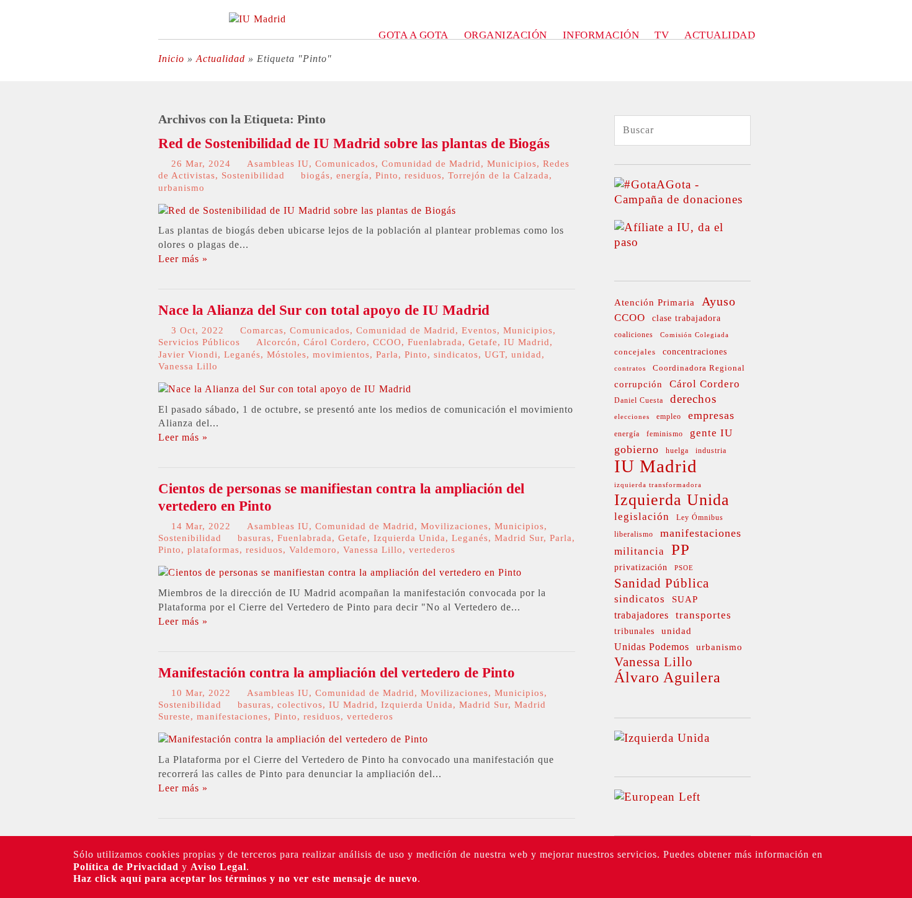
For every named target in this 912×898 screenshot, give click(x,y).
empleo (668, 417)
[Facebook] (17, 175)
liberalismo (633, 534)
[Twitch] (17, 269)
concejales (635, 351)
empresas (711, 415)
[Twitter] (17, 128)
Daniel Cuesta (638, 400)
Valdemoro (313, 550)
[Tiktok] (17, 222)
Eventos (479, 330)
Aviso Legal (218, 867)
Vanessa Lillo (188, 366)
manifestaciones (232, 716)
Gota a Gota (413, 35)
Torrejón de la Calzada (498, 175)
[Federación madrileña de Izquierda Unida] (257, 19)
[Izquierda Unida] (662, 737)
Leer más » (183, 259)
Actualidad (719, 35)
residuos (423, 175)
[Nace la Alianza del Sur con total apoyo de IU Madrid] (284, 389)
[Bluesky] (17, 151)
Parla (387, 354)
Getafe (483, 342)
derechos (693, 398)
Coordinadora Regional (699, 367)
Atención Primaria (654, 302)
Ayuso (719, 301)
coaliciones (633, 334)
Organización (505, 35)
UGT (495, 354)
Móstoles (286, 354)
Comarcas (262, 330)
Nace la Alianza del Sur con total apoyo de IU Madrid (324, 310)
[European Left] (657, 796)
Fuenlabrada (435, 342)
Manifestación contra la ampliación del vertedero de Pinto (336, 672)
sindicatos (456, 354)
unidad (526, 354)
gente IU (711, 433)
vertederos (432, 550)
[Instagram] (17, 198)
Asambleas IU (278, 164)
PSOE (684, 568)
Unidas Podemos (651, 646)
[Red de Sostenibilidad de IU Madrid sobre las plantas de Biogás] (307, 210)
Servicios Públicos (199, 342)
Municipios (512, 164)
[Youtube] (17, 246)
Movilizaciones (454, 526)
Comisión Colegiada (694, 335)
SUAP (685, 599)
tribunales (634, 631)
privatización (641, 567)
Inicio (171, 58)
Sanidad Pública (661, 583)
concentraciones (695, 351)
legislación (641, 516)
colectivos (300, 705)
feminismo (664, 434)
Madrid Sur (518, 538)
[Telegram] (17, 293)
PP (680, 549)
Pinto (386, 175)
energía (352, 175)
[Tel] (17, 316)
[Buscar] (729, 131)
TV (662, 35)
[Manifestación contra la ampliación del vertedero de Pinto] (293, 739)
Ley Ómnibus (699, 517)
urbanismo (181, 188)
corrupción (638, 384)
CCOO (387, 342)
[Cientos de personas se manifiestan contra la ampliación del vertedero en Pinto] (340, 572)
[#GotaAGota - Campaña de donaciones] (682, 199)
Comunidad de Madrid (431, 164)
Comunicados (345, 164)
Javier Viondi (188, 354)
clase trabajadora (686, 318)
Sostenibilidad (253, 175)
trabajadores (641, 615)
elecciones (632, 416)
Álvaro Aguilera (667, 677)
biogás (315, 175)
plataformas (213, 550)
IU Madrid (527, 342)
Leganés (242, 354)
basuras (254, 538)
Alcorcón (276, 342)
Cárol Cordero (335, 342)
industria (710, 451)
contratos (630, 368)
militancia (639, 551)
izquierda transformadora (658, 485)
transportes (703, 615)
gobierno (636, 449)
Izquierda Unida (409, 538)
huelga (677, 451)
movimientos (341, 354)
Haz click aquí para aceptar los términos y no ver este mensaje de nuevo (245, 878)
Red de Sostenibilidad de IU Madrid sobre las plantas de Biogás (354, 143)
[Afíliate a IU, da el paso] (682, 242)
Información (601, 35)
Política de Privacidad (126, 867)
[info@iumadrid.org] (17, 340)
